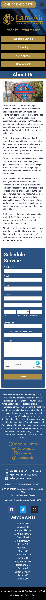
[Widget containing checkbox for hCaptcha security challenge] (23, 365)
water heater (8, 404)
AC (40, 401)
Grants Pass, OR (23, 540)
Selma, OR (23, 568)
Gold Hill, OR (23, 537)
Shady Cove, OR (23, 571)
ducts (16, 404)
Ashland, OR (23, 523)
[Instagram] (34, 509)
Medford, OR (23, 547)
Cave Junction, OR (23, 534)
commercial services (10, 407)
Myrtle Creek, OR (23, 554)
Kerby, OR (23, 544)
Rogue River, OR (23, 561)
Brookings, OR (23, 527)
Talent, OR (23, 575)
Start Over (8, 382)
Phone (7, 285)
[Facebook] (11, 509)
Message (8, 341)
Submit (23, 377)
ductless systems (30, 404)
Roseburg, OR (23, 565)
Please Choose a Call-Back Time (18, 332)
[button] (42, 4)
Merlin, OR (23, 551)
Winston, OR (23, 578)
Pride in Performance (23, 30)
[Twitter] (23, 509)
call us (19, 240)
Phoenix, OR (23, 558)
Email (7, 276)
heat (36, 401)
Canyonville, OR (23, 530)
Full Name (9, 267)
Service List (9, 323)
